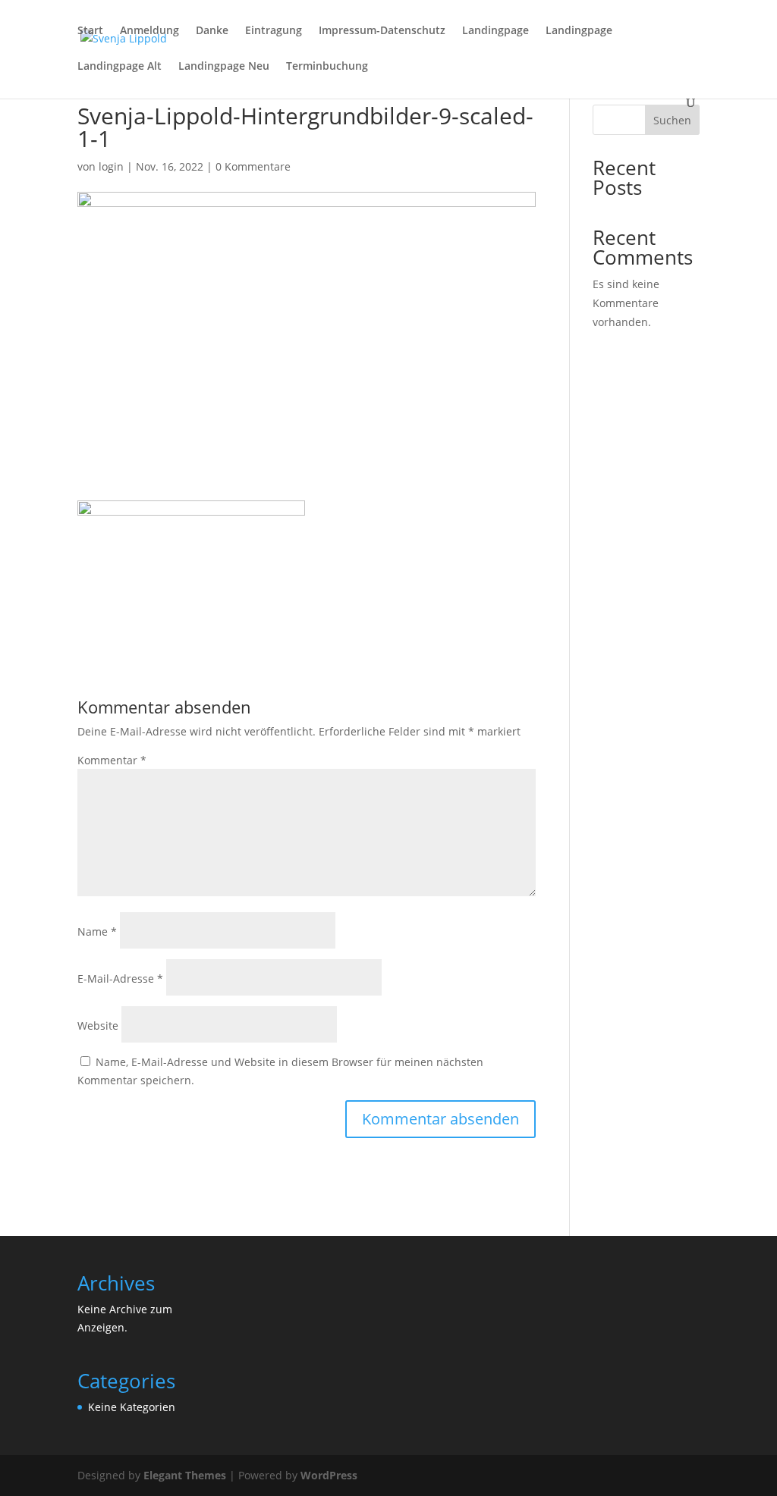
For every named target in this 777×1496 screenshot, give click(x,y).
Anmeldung (149, 31)
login (111, 166)
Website (97, 1025)
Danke (212, 31)
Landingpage (495, 31)
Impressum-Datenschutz (382, 31)
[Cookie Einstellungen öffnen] (33, 1476)
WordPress (328, 1475)
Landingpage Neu (223, 67)
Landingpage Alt (119, 67)
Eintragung (273, 31)
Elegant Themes (184, 1475)
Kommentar (111, 760)
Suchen (672, 120)
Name (97, 931)
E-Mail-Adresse (120, 978)
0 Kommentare (253, 166)
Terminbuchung (327, 67)
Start (90, 31)
